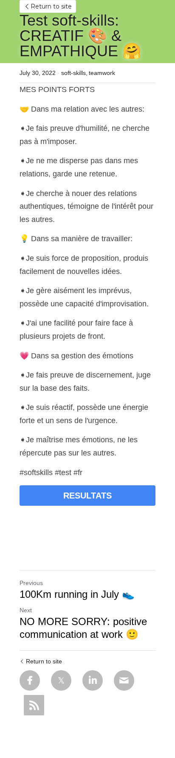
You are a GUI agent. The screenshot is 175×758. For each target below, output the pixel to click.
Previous (31, 582)
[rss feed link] (34, 705)
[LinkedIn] (92, 680)
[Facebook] (30, 680)
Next (26, 610)
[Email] (124, 680)
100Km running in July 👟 (77, 594)
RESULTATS (87, 495)
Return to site (51, 6)
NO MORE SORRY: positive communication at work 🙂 (83, 628)
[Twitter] (61, 680)
